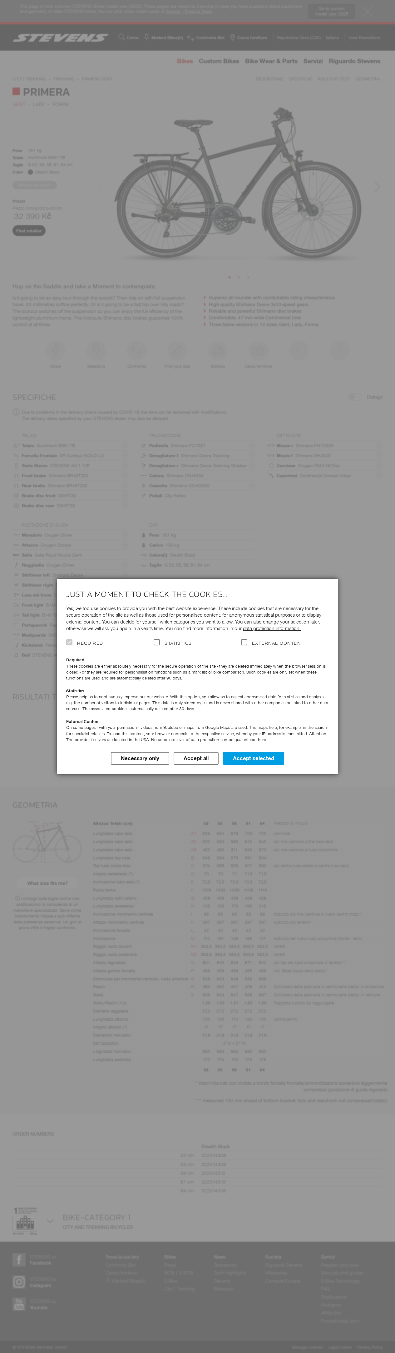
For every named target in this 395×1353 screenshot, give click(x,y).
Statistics (178, 643)
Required (90, 643)
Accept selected (253, 758)
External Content (278, 643)
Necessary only (140, 758)
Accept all (196, 758)
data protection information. (272, 628)
